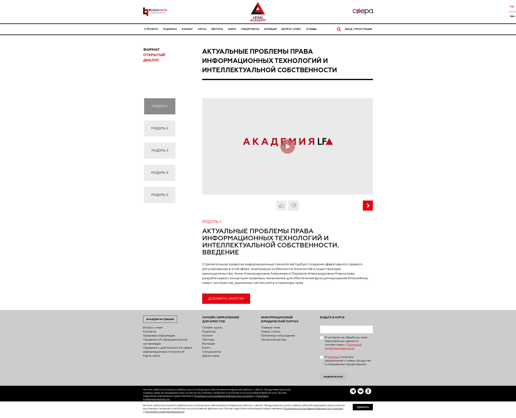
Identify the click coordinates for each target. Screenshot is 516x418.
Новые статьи (270, 331)
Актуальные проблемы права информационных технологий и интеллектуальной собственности (269, 61)
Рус (512, 6)
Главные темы (270, 327)
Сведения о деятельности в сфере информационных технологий (167, 349)
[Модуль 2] (368, 206)
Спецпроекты (250, 29)
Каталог (187, 29)
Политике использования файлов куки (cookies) (223, 396)
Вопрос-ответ (291, 29)
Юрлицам (270, 29)
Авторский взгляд (273, 339)
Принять (363, 407)
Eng (512, 16)
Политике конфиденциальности (164, 412)
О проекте (151, 29)
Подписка (170, 29)
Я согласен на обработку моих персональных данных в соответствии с (346, 343)
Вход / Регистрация (358, 29)
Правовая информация (159, 335)
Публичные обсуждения (278, 335)
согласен (334, 357)
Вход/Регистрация (160, 319)
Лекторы (217, 29)
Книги (232, 29)
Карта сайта (151, 355)
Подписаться (333, 376)
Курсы (202, 29)
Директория (210, 355)
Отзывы (311, 29)
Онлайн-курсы (212, 327)
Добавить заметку (226, 298)
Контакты (149, 331)
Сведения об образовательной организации (165, 341)
